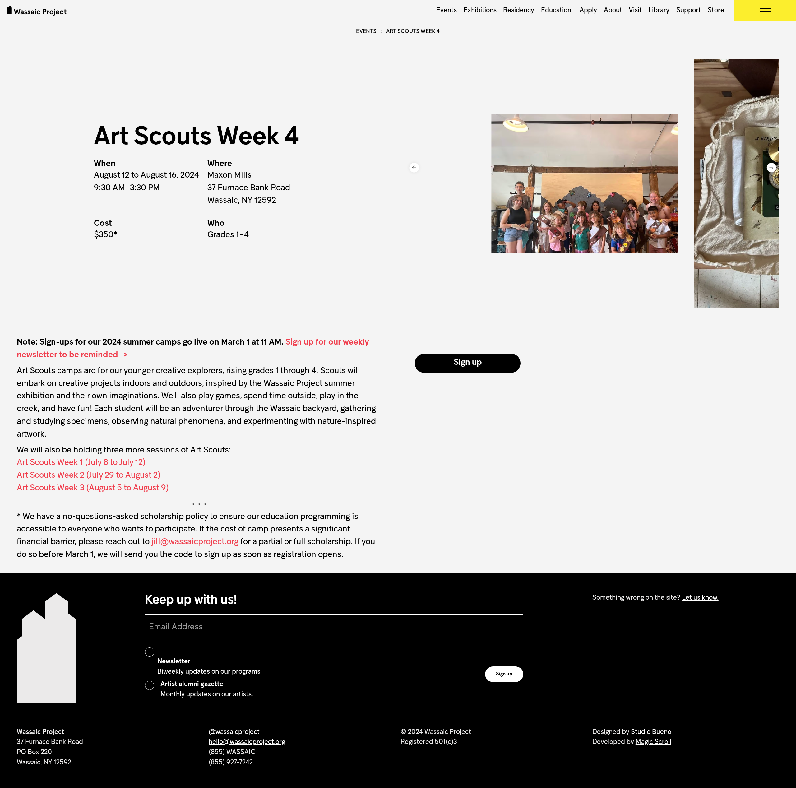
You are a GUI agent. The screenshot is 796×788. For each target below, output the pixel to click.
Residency (518, 10)
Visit (635, 10)
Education (556, 10)
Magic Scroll (653, 742)
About (613, 10)
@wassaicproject (234, 732)
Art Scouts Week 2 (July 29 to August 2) (88, 476)
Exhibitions (480, 10)
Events (446, 10)
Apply (587, 10)
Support (688, 10)
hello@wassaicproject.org (247, 742)
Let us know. (700, 598)
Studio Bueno (651, 732)
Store (716, 10)
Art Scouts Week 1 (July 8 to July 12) (81, 463)
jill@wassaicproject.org (194, 542)
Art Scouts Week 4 (413, 31)
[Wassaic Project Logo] (37, 10)
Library (659, 10)
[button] (414, 167)
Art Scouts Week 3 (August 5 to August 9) (93, 488)
